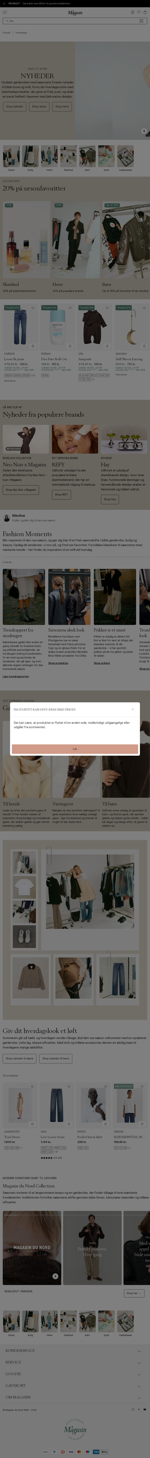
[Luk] (132, 709)
